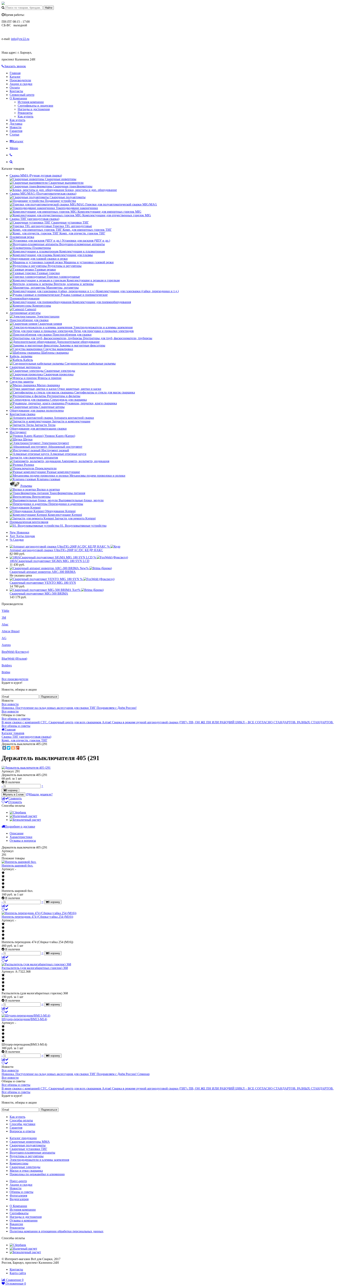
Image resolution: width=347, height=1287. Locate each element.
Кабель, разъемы (21, 356)
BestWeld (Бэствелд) (15, 651)
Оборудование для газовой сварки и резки (39, 258)
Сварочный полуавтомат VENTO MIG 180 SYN (43, 582)
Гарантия (16, 131)
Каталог (15, 76)
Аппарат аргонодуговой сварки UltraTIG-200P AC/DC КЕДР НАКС (56, 550)
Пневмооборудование (25, 298)
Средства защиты (22, 381)
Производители (20, 80)
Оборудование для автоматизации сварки (38, 428)
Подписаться (49, 696)
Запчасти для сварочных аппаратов (34, 457)
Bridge (6, 672)
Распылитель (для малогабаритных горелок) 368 (35, 968)
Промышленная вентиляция (29, 522)
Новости (15, 127)
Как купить (25, 116)
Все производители (15, 679)
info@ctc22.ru (20, 39)
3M (4, 617)
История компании (31, 102)
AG (4, 638)
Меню (14, 148)
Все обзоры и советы (16, 718)
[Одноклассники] (13, 748)
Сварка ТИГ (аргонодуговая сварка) (34, 219)
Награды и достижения (34, 109)
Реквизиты (25, 112)
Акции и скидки (21, 84)
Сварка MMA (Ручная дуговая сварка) (36, 175)
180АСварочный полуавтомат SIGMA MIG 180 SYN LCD (49, 561)
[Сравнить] (5, 906)
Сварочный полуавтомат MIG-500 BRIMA (39, 593)
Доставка (16, 123)
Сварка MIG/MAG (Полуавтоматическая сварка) (43, 193)
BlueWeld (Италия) (14, 658)
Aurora (6, 645)
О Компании (18, 98)
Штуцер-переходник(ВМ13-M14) (24, 1019)
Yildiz (5, 610)
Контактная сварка (22, 414)
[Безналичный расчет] (25, 819)
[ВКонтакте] (4, 748)
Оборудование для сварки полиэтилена (37, 410)
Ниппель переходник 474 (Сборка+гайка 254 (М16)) (37, 916)
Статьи (14, 134)
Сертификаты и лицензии (35, 105)
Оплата (15, 87)
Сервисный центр (22, 94)
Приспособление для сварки (29, 320)
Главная (15, 73)
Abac (5, 624)
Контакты (16, 91)
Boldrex (7, 665)
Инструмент (18, 432)
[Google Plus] (17, 748)
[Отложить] (5, 909)
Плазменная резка (22, 237)
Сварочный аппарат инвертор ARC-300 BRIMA (43, 571)
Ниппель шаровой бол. (17, 865)
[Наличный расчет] (23, 816)
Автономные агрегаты (25, 313)
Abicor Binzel (10, 631)
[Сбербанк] (18, 812)
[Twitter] (8, 748)
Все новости (10, 704)
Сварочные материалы (25, 367)
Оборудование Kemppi (25, 507)
